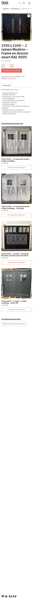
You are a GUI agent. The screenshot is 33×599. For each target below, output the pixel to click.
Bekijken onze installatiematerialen (13, 324)
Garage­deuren (15, 9)
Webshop (6, 9)
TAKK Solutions (5, 3)
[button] (28, 15)
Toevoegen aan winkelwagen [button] (16, 167)
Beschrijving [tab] (6, 85)
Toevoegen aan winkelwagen (11, 70)
